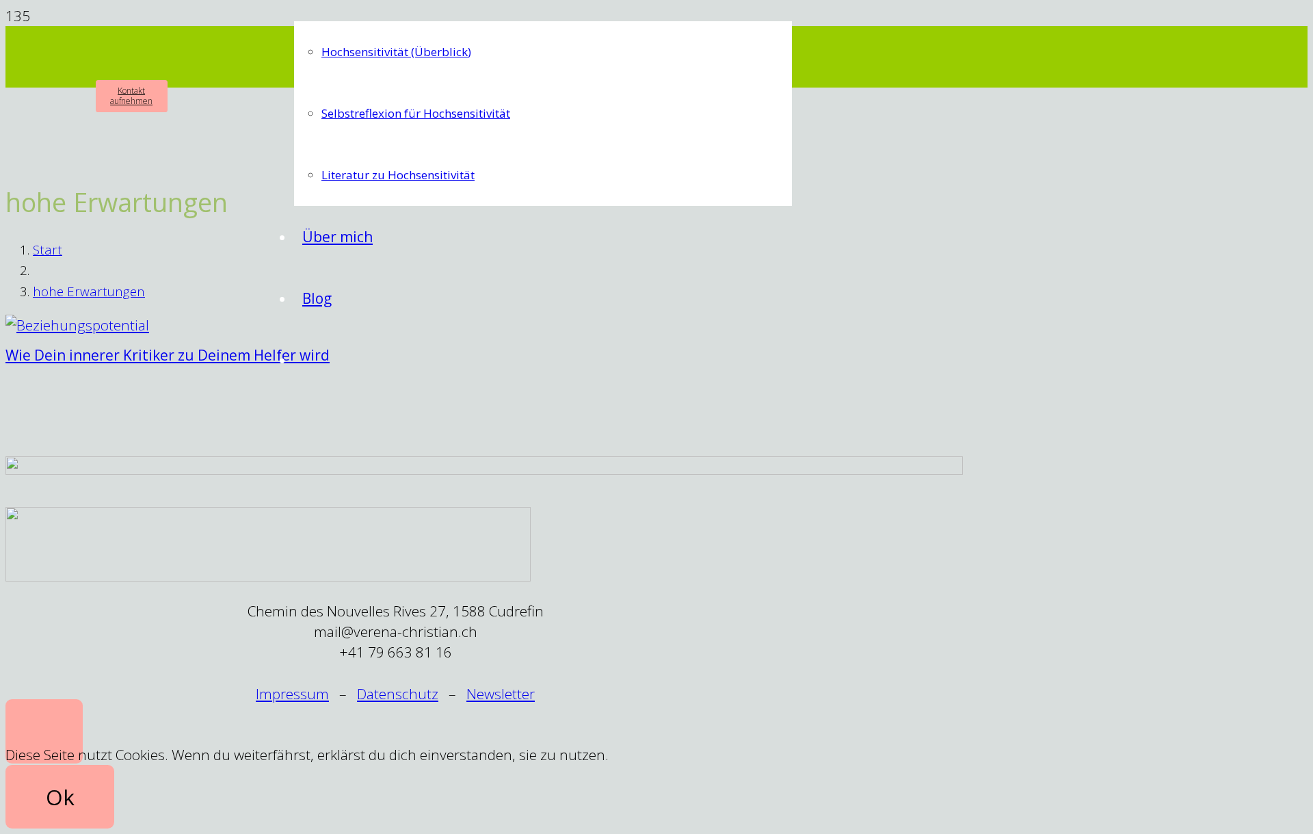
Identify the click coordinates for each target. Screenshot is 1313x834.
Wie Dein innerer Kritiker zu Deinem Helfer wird (167, 355)
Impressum (292, 693)
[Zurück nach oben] (44, 731)
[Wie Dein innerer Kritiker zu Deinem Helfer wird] (77, 325)
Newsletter (500, 693)
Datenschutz (397, 693)
